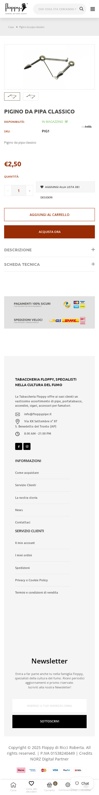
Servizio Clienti (25, 485)
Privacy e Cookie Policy (31, 580)
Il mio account (25, 543)
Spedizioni (22, 568)
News (19, 510)
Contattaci (22, 522)
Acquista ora (50, 232)
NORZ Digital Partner (49, 759)
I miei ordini (23, 555)
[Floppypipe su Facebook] (18, 446)
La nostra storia (26, 497)
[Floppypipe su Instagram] (27, 446)
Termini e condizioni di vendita (36, 592)
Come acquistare (27, 473)
